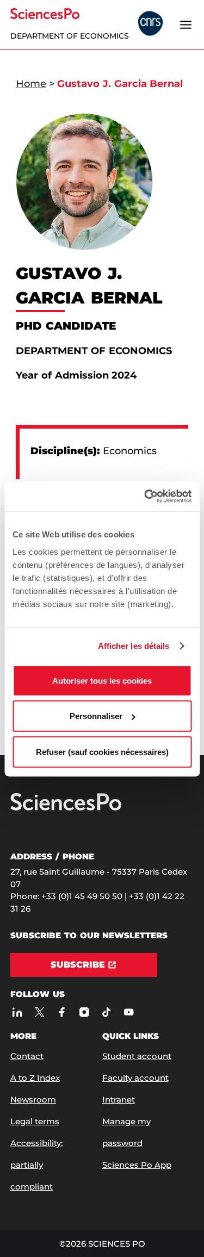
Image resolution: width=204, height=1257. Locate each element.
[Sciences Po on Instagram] (84, 1012)
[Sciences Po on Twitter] (39, 1012)
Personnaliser (96, 716)
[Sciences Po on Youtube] (128, 1012)
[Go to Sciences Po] (65, 808)
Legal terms (34, 1121)
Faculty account (135, 1078)
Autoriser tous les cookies (102, 680)
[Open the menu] (185, 24)
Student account (136, 1056)
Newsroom (33, 1099)
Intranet (118, 1099)
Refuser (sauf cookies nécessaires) (102, 751)
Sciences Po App (136, 1165)
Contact (27, 1056)
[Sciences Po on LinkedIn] (17, 1012)
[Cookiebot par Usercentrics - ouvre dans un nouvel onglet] (145, 496)
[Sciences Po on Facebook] (62, 1012)
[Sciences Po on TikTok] (106, 1012)
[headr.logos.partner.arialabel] (150, 24)
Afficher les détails (134, 646)
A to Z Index (35, 1078)
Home (31, 84)
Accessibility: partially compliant (36, 1165)
